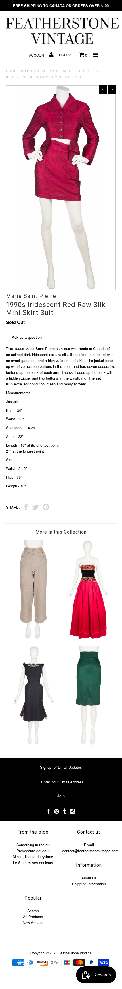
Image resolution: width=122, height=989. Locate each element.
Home (11, 71)
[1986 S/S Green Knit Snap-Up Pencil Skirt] (88, 743)
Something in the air (32, 844)
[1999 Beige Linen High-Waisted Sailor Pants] (33, 637)
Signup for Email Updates (61, 767)
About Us (89, 878)
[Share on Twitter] (35, 508)
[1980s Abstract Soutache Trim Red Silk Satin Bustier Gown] (88, 637)
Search (33, 910)
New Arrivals (33, 922)
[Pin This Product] (46, 508)
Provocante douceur (32, 850)
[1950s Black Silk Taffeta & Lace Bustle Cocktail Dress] (33, 743)
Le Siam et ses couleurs (33, 862)
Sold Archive (33, 71)
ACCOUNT (38, 55)
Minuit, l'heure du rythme (33, 856)
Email (89, 844)
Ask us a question (27, 337)
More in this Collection (61, 532)
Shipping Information (89, 883)
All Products (33, 916)
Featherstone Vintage (75, 952)
